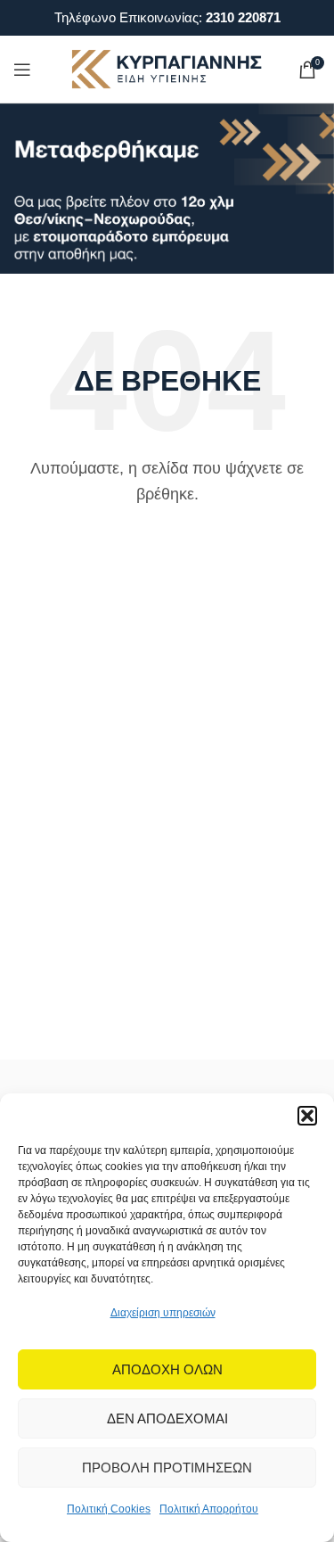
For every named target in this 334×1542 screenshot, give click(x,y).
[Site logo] (167, 68)
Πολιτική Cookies (109, 1509)
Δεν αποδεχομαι (167, 1418)
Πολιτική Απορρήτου (208, 1509)
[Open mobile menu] (22, 69)
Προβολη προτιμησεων (167, 1467)
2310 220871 (243, 17)
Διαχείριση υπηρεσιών (163, 1313)
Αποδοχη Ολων (167, 1369)
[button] (307, 1116)
